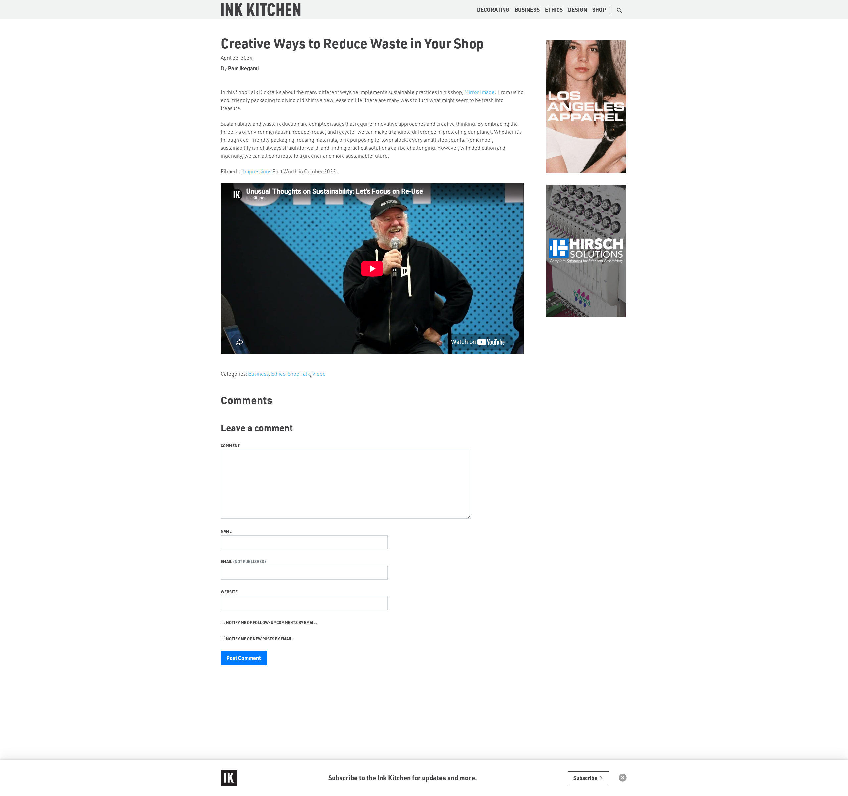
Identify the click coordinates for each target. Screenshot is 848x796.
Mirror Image (479, 91)
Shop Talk (299, 373)
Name (226, 531)
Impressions (257, 171)
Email (227, 561)
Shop (599, 9)
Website (229, 591)
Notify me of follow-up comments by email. (271, 622)
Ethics (554, 9)
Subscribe (585, 777)
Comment (230, 445)
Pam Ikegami (243, 68)
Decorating (493, 9)
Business (527, 9)
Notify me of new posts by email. (259, 638)
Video (319, 373)
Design (577, 9)
